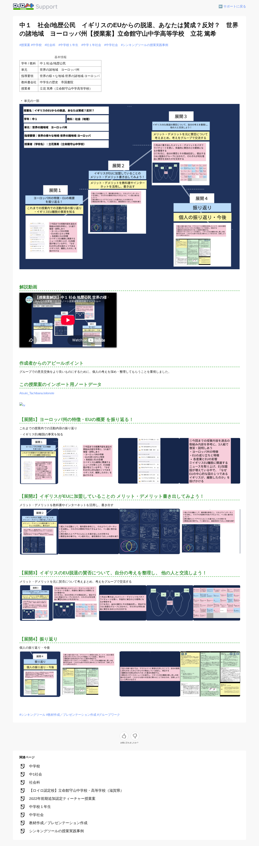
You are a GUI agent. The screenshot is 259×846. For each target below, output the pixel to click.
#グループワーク (108, 714)
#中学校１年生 (68, 45)
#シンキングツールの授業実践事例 (144, 45)
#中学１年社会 (91, 45)
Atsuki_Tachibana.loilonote (36, 393)
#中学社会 (111, 45)
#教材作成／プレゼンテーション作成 (71, 714)
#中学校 (36, 45)
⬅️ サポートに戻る (232, 6)
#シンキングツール (32, 714)
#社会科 (50, 45)
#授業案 (24, 45)
